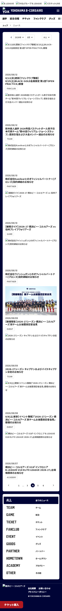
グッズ (52, 18)
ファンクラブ (39, 18)
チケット (26, 18)
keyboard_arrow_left (11, 37)
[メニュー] (58, 11)
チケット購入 (11, 605)
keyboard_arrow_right (53, 485)
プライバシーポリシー (37, 591)
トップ (5, 25)
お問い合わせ (44, 588)
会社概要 (32, 588)
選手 (4, 18)
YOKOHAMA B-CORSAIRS (27, 10)
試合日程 (14, 18)
